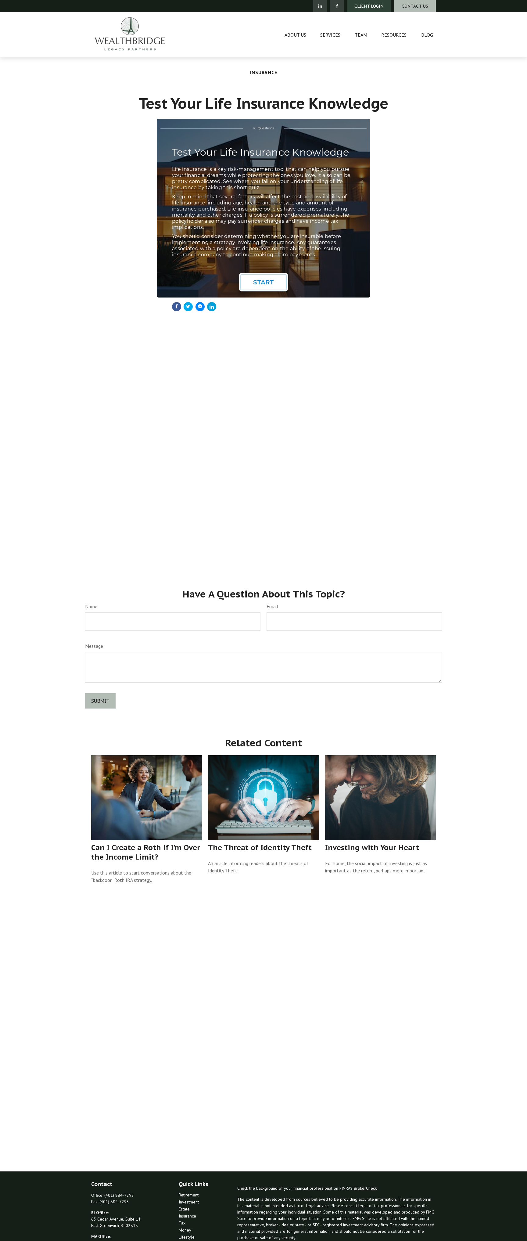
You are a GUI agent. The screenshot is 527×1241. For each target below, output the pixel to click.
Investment (189, 1202)
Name (91, 606)
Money (185, 1230)
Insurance (187, 1216)
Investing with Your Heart (372, 847)
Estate (184, 1209)
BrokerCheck (365, 1188)
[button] (295, 34)
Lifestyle (187, 1237)
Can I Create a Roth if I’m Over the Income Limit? (145, 852)
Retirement (189, 1195)
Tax (182, 1223)
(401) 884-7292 (119, 1195)
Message (94, 646)
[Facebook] (337, 6)
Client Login (368, 6)
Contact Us (415, 6)
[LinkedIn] (320, 6)
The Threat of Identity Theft (260, 847)
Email (272, 606)
